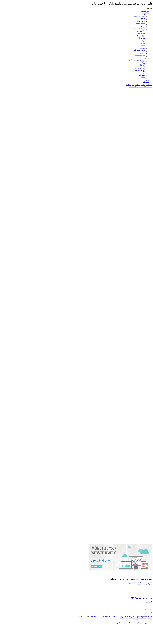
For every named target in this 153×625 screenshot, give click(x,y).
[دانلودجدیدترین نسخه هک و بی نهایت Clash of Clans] (76, 239)
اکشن (143, 63)
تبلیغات (147, 78)
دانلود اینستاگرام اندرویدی (130, 616)
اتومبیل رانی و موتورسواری (137, 60)
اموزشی (142, 18)
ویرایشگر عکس (140, 56)
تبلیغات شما (148, 609)
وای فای (142, 53)
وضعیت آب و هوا (140, 55)
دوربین (143, 24)
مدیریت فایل (141, 38)
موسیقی (142, 48)
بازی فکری (142, 66)
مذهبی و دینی (141, 41)
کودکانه (143, 73)
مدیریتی (143, 40)
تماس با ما (146, 82)
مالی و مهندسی (140, 31)
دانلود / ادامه (148, 602)
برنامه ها (146, 14)
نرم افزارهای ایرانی (139, 50)
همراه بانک (142, 51)
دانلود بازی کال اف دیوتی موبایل (98, 616)
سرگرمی (142, 26)
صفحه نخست (145, 11)
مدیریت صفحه (141, 36)
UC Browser (141, 598)
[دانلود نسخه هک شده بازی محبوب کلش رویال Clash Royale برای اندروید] (76, 543)
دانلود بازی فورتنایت (82, 616)
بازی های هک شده (140, 70)
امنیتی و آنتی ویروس (139, 16)
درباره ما (146, 80)
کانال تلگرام (145, 13)
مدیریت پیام (141, 33)
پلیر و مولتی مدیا (140, 23)
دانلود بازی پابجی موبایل (115, 616)
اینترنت (143, 19)
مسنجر (143, 45)
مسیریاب (142, 46)
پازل (144, 72)
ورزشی (143, 77)
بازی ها (147, 58)
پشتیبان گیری (141, 21)
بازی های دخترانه (140, 68)
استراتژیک (142, 61)
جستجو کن (132, 86)
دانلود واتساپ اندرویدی (145, 616)
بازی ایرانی (142, 65)
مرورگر (143, 43)
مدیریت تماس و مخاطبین (137, 34)
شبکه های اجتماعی (139, 28)
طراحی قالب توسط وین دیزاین (143, 619)
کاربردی (142, 29)
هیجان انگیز (142, 75)
